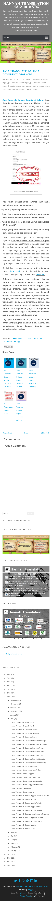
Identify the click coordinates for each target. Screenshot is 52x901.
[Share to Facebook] (12, 347)
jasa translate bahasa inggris (18, 83)
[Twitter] (15, 880)
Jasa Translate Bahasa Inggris (22, 774)
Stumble (8, 342)
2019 (9, 854)
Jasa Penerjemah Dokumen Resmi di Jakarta (28, 759)
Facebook (18, 338)
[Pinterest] (27, 880)
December (14, 700)
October (13, 708)
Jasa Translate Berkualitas (21, 788)
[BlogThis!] (7, 347)
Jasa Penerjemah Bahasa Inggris (23, 799)
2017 (9, 862)
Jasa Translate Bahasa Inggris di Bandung (27, 785)
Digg (18, 342)
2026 (9, 675)
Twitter (29, 338)
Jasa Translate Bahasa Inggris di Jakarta (26, 781)
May (12, 836)
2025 (9, 678)
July (12, 719)
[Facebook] (19, 880)
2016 (9, 865)
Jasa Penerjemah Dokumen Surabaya (25, 733)
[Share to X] (9, 347)
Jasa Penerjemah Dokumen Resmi (24, 737)
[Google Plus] (23, 880)
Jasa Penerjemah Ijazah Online (22, 722)
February (13, 847)
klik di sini (14, 271)
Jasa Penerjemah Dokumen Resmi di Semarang (29, 744)
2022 (9, 689)
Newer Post (7, 433)
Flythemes (22, 893)
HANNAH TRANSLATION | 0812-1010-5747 (26, 5)
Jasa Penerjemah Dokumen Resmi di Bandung (28, 763)
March (13, 843)
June (12, 832)
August (13, 715)
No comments (34, 89)
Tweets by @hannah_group (12, 654)
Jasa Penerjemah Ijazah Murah (22, 726)
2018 (9, 858)
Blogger (30, 890)
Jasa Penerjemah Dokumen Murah (24, 766)
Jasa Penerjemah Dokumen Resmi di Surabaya (28, 741)
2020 (9, 696)
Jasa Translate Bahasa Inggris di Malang (21, 73)
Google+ (38, 338)
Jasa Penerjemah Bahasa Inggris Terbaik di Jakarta (30, 796)
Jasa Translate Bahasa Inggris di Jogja (25, 777)
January (13, 851)
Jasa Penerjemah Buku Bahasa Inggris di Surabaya (30, 814)
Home (26, 433)
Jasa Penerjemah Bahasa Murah (23, 829)
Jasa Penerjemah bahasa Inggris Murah (26, 807)
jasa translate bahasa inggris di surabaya (30, 86)
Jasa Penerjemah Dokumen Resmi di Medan (27, 748)
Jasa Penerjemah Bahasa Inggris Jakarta (26, 810)
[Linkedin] (35, 880)
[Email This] (5, 347)
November (14, 704)
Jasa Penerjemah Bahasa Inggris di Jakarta (27, 821)
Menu (6, 38)
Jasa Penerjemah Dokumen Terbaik (24, 730)
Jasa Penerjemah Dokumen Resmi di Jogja (27, 755)
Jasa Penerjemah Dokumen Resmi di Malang (27, 752)
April (12, 840)
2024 (9, 682)
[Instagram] (31, 880)
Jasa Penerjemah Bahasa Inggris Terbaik (26, 803)
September (14, 711)
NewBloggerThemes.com (26, 896)
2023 (9, 686)
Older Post (45, 433)
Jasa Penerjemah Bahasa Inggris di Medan (27, 818)
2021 (9, 693)
